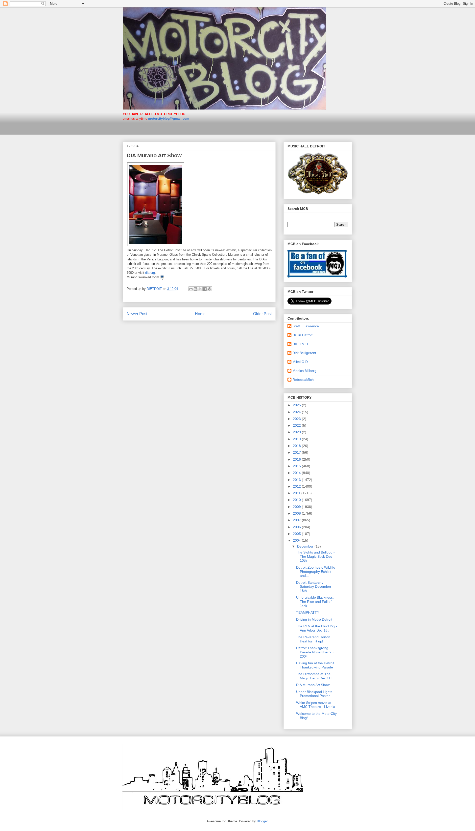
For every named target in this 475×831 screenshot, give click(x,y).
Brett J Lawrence (305, 326)
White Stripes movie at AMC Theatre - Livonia (315, 705)
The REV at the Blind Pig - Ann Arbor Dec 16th (316, 628)
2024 (297, 412)
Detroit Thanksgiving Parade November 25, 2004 (315, 652)
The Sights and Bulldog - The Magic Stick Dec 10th (315, 556)
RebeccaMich (303, 380)
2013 (297, 480)
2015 (297, 466)
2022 (297, 425)
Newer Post (137, 314)
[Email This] (190, 288)
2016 (297, 459)
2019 (297, 439)
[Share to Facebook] (204, 288)
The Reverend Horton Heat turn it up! (313, 639)
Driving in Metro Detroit (314, 619)
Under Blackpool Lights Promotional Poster (314, 694)
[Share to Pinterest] (209, 288)
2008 (297, 513)
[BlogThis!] (195, 288)
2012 (297, 486)
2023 (297, 419)
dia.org (150, 273)
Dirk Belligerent (304, 353)
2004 (297, 540)
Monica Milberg (304, 371)
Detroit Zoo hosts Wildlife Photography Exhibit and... (315, 571)
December (305, 546)
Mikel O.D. (300, 362)
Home (200, 314)
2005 (297, 534)
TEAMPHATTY (307, 612)
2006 (297, 527)
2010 (297, 500)
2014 (297, 473)
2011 (297, 493)
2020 (297, 432)
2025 (297, 405)
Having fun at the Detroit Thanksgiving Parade (315, 665)
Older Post (262, 314)
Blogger (262, 821)
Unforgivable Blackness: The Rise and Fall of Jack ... (315, 601)
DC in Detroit (302, 335)
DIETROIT (300, 344)
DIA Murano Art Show (313, 685)
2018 (297, 446)
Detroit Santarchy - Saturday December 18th (313, 587)
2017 (297, 452)
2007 (297, 520)
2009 (297, 507)
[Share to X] (200, 288)
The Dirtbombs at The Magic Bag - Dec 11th (314, 676)
